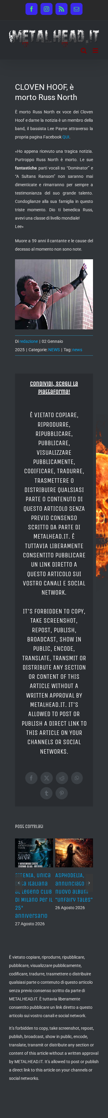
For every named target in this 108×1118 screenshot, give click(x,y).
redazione (29, 341)
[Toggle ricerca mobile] (84, 50)
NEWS (54, 349)
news (77, 349)
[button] (18, 883)
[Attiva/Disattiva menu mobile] (96, 50)
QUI (65, 137)
